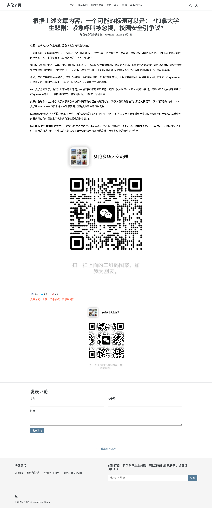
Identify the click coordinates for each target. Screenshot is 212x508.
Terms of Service (72, 472)
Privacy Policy (50, 472)
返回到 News (108, 448)
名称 (32, 398)
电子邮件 (113, 398)
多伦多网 (14, 5)
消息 (32, 410)
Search (19, 472)
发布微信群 (32, 472)
